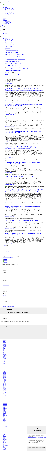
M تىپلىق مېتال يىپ (8, 14)
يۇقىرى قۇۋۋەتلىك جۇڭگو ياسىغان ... (13, 70)
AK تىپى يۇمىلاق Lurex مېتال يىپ (12, 74)
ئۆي (3, 6)
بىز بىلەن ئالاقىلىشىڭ (6, 23)
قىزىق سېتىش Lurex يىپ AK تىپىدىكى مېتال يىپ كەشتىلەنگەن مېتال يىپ (21, 220)
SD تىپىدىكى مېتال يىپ (9, 10)
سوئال (4, 19)
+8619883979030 (6, 285)
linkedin (4, 274)
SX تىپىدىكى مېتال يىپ (9, 11)
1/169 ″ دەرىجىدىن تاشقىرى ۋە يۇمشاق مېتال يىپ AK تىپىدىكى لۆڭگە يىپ (21, 176)
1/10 (6, 118)
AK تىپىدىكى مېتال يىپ (9, 9)
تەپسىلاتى (7, 83)
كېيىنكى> (3, 245)
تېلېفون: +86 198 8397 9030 (8, 257)
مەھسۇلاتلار (5, 7)
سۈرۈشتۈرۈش (11, 83)
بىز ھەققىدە (5, 20)
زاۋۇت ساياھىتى (8, 22)
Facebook (4, 295)
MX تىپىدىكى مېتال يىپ (9, 12)
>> (5, 245)
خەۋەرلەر (4, 18)
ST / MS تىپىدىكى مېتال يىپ (10, 13)
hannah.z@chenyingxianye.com (8, 254)
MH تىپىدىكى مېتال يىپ (9, 8)
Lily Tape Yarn (7, 16)
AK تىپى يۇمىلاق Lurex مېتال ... (12, 52)
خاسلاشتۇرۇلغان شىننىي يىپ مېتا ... (13, 56)
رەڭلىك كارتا (7, 21)
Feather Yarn (7, 15)
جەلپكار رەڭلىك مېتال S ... (11, 65)
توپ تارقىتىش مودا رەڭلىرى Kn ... (12, 61)
